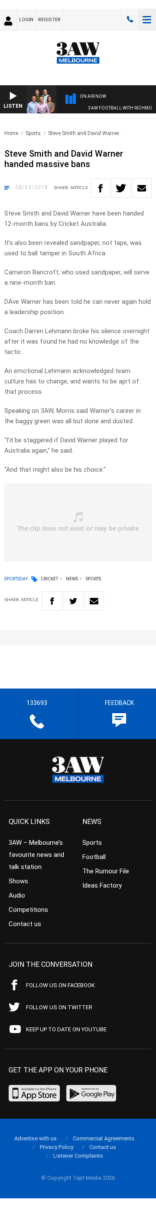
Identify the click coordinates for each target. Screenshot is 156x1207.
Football (94, 857)
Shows (18, 881)
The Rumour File (105, 871)
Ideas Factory (102, 885)
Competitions (28, 910)
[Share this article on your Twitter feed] (121, 188)
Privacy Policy (56, 1147)
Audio (17, 895)
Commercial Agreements (103, 1138)
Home (11, 133)
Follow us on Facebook (60, 985)
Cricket (49, 578)
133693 (130, 19)
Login (26, 20)
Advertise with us (35, 1138)
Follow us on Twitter (59, 1007)
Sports (33, 133)
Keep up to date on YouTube (66, 1029)
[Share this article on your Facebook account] (100, 188)
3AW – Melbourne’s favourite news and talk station (36, 855)
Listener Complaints (78, 1155)
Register (49, 20)
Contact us (25, 924)
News (72, 578)
